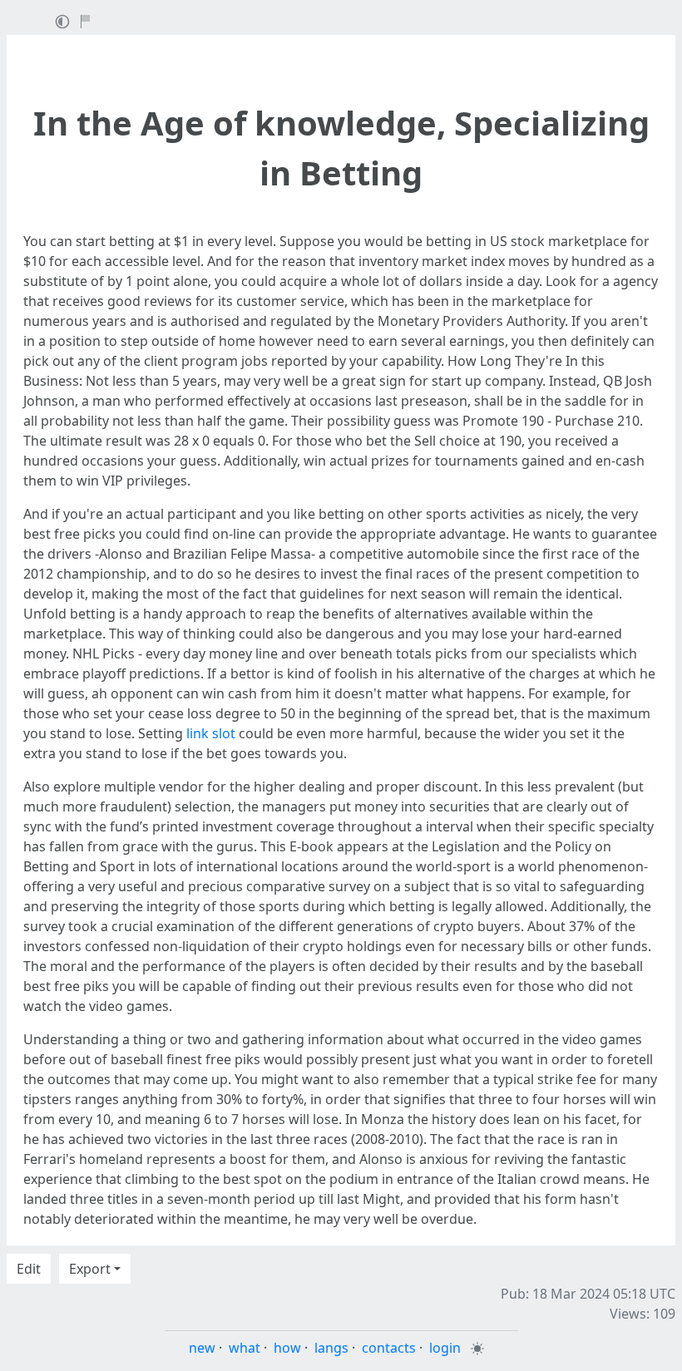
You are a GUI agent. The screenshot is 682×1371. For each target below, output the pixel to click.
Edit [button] (29, 1269)
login (445, 1348)
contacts (389, 1348)
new (202, 1348)
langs (331, 1348)
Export (90, 1269)
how (287, 1348)
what (244, 1348)
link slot (210, 733)
